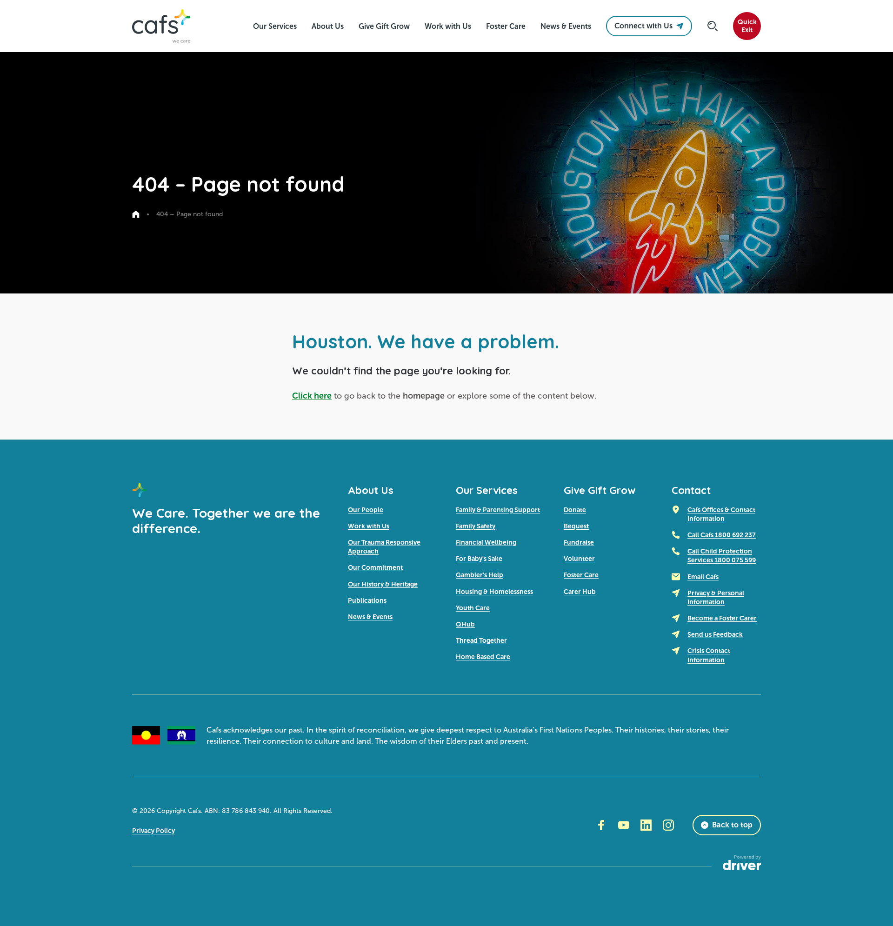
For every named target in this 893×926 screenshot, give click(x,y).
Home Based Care (483, 656)
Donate (575, 509)
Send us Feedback (715, 634)
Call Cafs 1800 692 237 (721, 535)
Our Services (487, 490)
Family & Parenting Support (498, 509)
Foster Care (581, 575)
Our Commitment (375, 567)
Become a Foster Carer (722, 618)
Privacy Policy (153, 830)
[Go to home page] (136, 214)
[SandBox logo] (161, 26)
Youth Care (473, 608)
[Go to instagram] (668, 825)
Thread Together (481, 640)
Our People (365, 509)
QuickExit (747, 26)
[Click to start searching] (712, 26)
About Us (370, 490)
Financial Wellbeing (486, 542)
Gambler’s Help (479, 575)
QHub (465, 624)
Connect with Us (643, 26)
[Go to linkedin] (646, 825)
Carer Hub (580, 591)
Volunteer (579, 558)
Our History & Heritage (383, 584)
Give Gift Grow (600, 490)
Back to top (732, 825)
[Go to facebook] (601, 825)
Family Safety (475, 526)
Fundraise (579, 542)
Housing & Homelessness (494, 591)
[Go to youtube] (623, 825)
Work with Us (368, 526)
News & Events (370, 616)
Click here (312, 395)
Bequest (576, 526)
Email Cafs (703, 576)
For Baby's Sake (479, 558)
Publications (367, 600)
